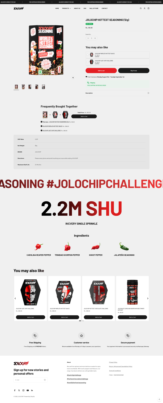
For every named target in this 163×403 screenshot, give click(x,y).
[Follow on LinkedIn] (32, 390)
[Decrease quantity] (88, 38)
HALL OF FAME (94, 8)
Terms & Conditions (115, 370)
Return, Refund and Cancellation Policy (120, 366)
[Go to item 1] (16, 87)
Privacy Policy (113, 362)
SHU (85, 8)
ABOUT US (77, 8)
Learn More (97, 56)
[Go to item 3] (30, 87)
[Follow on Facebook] (15, 390)
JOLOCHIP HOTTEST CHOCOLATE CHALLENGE (96, 308)
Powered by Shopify (29, 396)
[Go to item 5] (43, 87)
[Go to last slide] (15, 298)
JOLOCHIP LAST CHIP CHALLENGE (52, 130)
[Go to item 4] (36, 87)
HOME (57, 8)
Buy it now (134, 70)
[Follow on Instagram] (23, 390)
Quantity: (88, 34)
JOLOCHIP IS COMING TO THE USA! (50, 2)
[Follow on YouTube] (28, 390)
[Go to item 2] (23, 87)
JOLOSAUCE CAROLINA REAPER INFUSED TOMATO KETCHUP (131, 309)
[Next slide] (147, 298)
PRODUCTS (65, 8)
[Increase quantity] (95, 38)
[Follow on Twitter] (19, 390)
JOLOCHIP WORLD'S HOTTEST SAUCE (52, 126)
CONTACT (105, 8)
